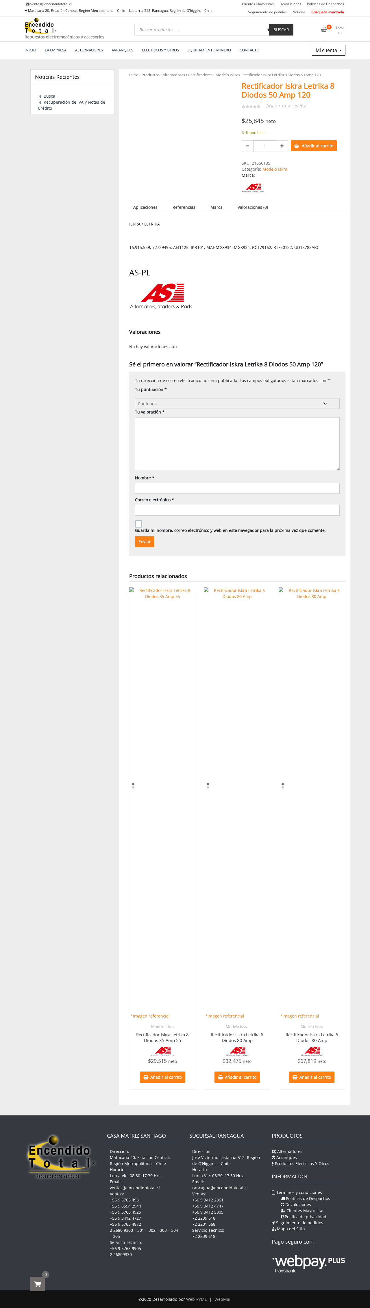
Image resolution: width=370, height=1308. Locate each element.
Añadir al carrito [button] (166, 1077)
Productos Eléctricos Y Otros (301, 1163)
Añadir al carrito (317, 145)
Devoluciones (290, 3)
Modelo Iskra (227, 74)
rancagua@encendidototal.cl (220, 1187)
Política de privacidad (305, 1216)
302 (152, 1230)
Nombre (144, 477)
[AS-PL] (253, 187)
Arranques (286, 1157)
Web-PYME (196, 1299)
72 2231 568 (203, 1224)
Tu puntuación (151, 389)
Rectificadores (200, 74)
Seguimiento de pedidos (267, 12)
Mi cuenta (327, 50)
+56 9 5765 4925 (125, 1212)
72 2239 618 (203, 1218)
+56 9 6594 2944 (125, 1206)
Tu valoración (149, 412)
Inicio (133, 74)
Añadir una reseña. (287, 106)
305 (116, 1236)
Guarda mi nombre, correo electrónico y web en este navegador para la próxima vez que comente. (230, 530)
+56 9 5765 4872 (125, 1224)
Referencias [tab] (184, 207)
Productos (151, 74)
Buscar (281, 29)
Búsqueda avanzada (327, 12)
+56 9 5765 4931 (125, 1200)
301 (140, 1230)
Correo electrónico (154, 499)
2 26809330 (121, 1254)
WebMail (223, 1299)
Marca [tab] (216, 207)
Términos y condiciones (298, 1192)
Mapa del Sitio (290, 1228)
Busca (49, 96)
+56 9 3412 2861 (207, 1200)
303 (163, 1230)
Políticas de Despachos (325, 3)
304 (174, 1230)
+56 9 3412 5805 (207, 1212)
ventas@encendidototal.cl (51, 3)
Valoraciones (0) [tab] (253, 207)
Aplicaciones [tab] (145, 207)
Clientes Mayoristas (258, 3)
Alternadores (174, 74)
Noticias (299, 12)
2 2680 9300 (121, 1230)
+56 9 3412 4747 (207, 1206)
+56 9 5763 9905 (125, 1248)
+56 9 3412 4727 (125, 1218)
